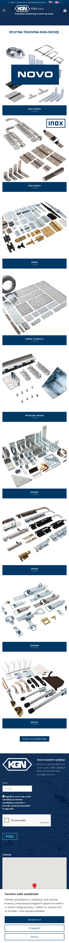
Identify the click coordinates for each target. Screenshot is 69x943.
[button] (4, 10)
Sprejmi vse (34, 919)
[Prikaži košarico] (65, 10)
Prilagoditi (34, 928)
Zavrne (35, 936)
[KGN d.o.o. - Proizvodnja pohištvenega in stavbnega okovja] (34, 10)
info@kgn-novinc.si (37, 2)
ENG (59, 2)
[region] (34, 916)
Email (4, 782)
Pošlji (10, 836)
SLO (53, 2)
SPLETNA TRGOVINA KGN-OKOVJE (34, 32)
